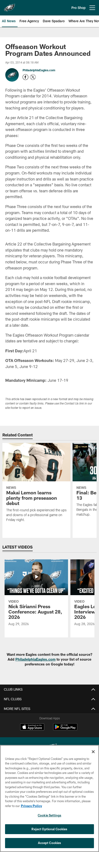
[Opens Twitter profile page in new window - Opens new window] (33, 77)
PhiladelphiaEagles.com (39, 70)
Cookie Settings (49, 815)
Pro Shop (78, 8)
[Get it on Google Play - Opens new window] (65, 729)
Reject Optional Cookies (49, 829)
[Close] (93, 751)
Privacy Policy (31, 806)
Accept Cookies (49, 843)
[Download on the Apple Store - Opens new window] (32, 727)
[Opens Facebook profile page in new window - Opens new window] (25, 77)
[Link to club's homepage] (9, 6)
